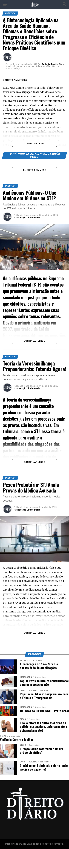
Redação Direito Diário (53, 64)
